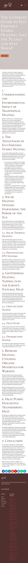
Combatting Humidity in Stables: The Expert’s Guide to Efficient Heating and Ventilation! (13, 537)
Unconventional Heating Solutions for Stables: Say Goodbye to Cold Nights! (14, 556)
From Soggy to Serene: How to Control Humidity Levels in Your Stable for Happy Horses (14, 526)
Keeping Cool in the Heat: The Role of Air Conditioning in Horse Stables (14, 516)
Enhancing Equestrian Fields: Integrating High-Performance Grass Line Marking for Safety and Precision (13, 505)
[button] (21, 5)
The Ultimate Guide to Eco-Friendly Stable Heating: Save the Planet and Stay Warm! (14, 547)
